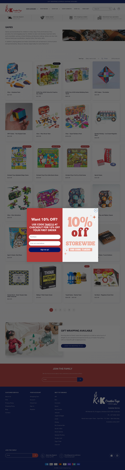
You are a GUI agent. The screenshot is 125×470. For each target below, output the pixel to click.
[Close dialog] (95, 210)
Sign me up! (45, 250)
